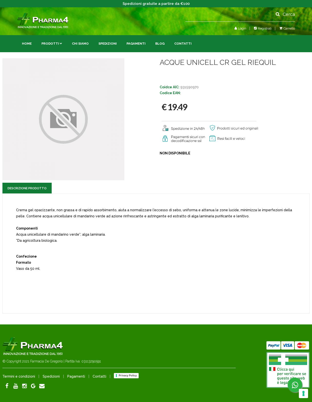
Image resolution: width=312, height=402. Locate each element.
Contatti (183, 43)
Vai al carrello (275, 38)
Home (27, 43)
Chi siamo (80, 43)
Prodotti (50, 43)
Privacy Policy (128, 375)
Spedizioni (107, 43)
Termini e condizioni (18, 376)
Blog (160, 43)
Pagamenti (136, 43)
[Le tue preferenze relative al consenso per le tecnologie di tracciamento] (303, 393)
